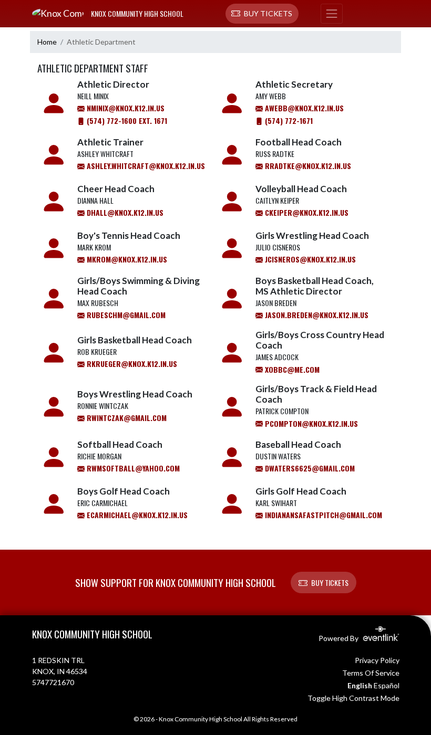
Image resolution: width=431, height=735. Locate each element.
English (359, 685)
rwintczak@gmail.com (126, 417)
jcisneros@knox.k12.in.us (309, 259)
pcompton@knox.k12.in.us (310, 423)
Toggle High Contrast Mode (353, 698)
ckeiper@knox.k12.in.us (305, 212)
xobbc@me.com (291, 369)
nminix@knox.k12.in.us (125, 107)
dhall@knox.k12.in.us (124, 212)
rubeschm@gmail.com (125, 314)
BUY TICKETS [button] (329, 582)
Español (386, 685)
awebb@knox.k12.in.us (303, 107)
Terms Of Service (370, 672)
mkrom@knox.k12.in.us (126, 259)
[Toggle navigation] (332, 14)
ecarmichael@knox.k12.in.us (136, 514)
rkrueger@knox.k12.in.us (131, 363)
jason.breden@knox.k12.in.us (315, 314)
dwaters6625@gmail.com (309, 468)
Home (47, 41)
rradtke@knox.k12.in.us (307, 165)
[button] (262, 14)
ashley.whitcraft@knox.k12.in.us (145, 165)
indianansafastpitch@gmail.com (322, 514)
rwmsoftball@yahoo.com (132, 468)
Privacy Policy (377, 660)
